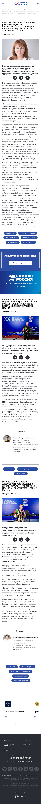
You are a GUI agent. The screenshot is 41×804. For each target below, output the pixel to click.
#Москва (11, 667)
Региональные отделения (9, 745)
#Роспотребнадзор (27, 233)
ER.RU (22, 93)
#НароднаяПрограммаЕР (20, 671)
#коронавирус (11, 238)
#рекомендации (29, 238)
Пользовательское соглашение (20, 782)
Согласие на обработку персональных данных (20, 787)
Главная (4, 9)
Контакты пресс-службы (9, 749)
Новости (27, 9)
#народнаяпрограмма (27, 469)
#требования (28, 242)
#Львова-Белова (20, 676)
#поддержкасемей (21, 680)
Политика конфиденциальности (20, 783)
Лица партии (26, 741)
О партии (7, 741)
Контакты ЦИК (27, 744)
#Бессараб (10, 233)
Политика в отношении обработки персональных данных (20, 785)
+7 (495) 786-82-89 (20, 758)
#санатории (12, 242)
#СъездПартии (27, 667)
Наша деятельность (15, 9)
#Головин (9, 469)
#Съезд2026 (20, 473)
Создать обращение (20, 263)
